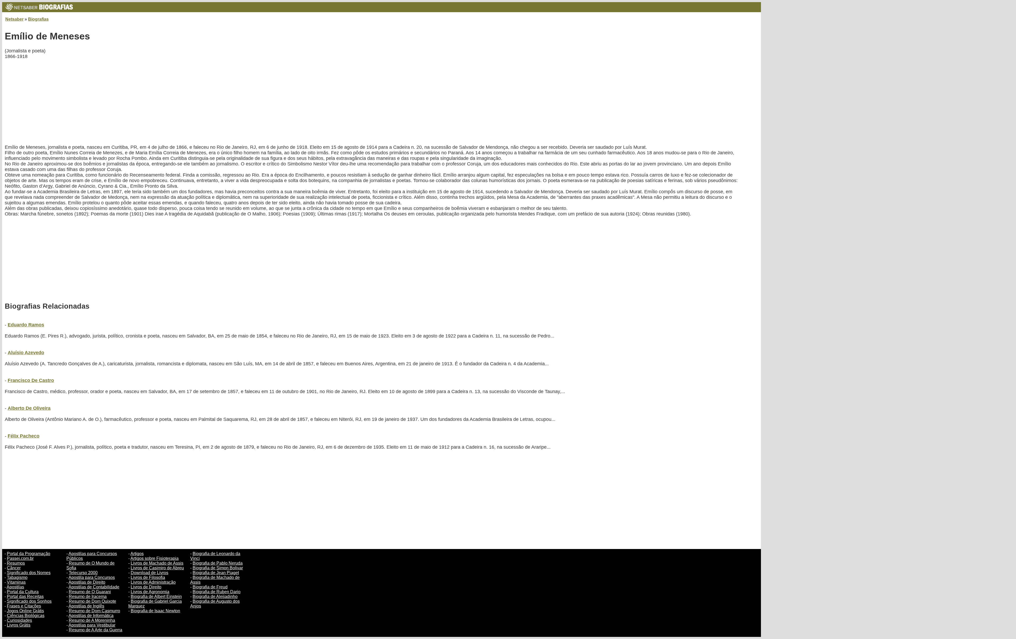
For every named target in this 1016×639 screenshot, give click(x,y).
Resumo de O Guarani (90, 592)
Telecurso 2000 (83, 572)
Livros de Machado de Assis (157, 563)
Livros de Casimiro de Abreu (157, 568)
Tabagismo (17, 577)
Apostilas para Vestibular (92, 625)
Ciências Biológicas (25, 615)
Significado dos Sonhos (29, 601)
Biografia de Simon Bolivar (218, 568)
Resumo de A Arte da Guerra (95, 630)
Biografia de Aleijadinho (215, 596)
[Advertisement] (163, 102)
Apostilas (15, 587)
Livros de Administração (153, 582)
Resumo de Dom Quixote (92, 601)
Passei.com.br (20, 558)
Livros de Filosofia (148, 577)
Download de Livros (149, 572)
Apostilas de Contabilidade (94, 587)
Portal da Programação (28, 553)
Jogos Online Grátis (25, 611)
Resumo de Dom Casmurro (94, 611)
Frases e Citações (24, 606)
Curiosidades (19, 620)
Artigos (137, 553)
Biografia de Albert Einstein (156, 596)
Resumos (16, 563)
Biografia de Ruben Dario (217, 592)
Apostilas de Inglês (86, 606)
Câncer (14, 568)
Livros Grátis (18, 625)
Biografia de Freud (210, 587)
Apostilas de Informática (91, 615)
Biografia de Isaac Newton (155, 611)
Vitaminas (16, 582)
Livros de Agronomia (150, 592)
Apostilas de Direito (87, 582)
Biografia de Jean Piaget (216, 572)
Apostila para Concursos (92, 577)
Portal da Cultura (23, 592)
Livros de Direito (146, 587)
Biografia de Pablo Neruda (218, 563)
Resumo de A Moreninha (92, 620)
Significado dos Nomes (29, 572)
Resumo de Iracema (88, 596)
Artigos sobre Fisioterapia (154, 558)
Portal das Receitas (25, 596)
